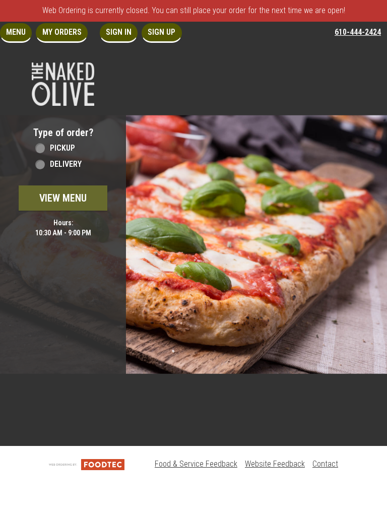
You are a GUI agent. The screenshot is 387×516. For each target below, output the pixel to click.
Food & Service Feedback (196, 464)
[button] (63, 84)
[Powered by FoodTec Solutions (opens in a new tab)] (86, 464)
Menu (16, 32)
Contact (325, 464)
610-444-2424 (358, 32)
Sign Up (161, 32)
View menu (63, 198)
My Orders (62, 32)
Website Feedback (275, 464)
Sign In (119, 32)
